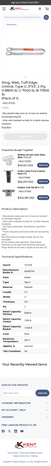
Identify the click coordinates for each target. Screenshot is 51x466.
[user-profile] (39, 8)
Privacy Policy (13, 453)
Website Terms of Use (21, 456)
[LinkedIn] (15, 431)
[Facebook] (3, 431)
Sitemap (34, 456)
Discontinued (11, 24)
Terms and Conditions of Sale (31, 453)
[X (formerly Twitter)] (9, 431)
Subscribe (42, 393)
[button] (21, 77)
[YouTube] (21, 431)
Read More (6, 127)
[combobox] (25, 17)
